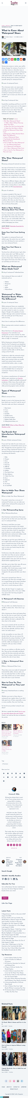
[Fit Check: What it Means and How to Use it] (14, 1013)
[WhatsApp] (20, 777)
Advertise (23, 1087)
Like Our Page (7, 903)
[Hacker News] (24, 773)
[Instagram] (14, 1081)
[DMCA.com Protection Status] (4, 1097)
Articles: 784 (14, 848)
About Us (9, 1087)
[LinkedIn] (16, 773)
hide (16, 118)
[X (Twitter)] (8, 773)
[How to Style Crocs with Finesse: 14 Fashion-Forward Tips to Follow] (7, 743)
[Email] (4, 781)
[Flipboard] (24, 777)
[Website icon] (14, 845)
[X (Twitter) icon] (17, 845)
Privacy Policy (14, 1089)
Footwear (5, 764)
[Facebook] (4, 773)
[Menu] (25, 3)
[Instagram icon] (20, 845)
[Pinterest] (12, 773)
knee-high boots (17, 186)
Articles (8, 25)
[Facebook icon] (8, 845)
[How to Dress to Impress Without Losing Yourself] (14, 1036)
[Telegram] (12, 777)
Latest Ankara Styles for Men (13, 957)
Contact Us (16, 1087)
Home (3, 25)
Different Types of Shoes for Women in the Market (17, 732)
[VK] (4, 777)
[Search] (2, 3)
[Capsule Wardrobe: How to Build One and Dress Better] (14, 1059)
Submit (5, 898)
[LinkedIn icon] (11, 845)
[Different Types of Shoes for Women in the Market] (18, 727)
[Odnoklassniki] (8, 777)
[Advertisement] (14, 17)
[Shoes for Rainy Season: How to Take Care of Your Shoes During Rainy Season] (7, 727)
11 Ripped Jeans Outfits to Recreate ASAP (14, 914)
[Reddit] (20, 773)
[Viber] (16, 777)
